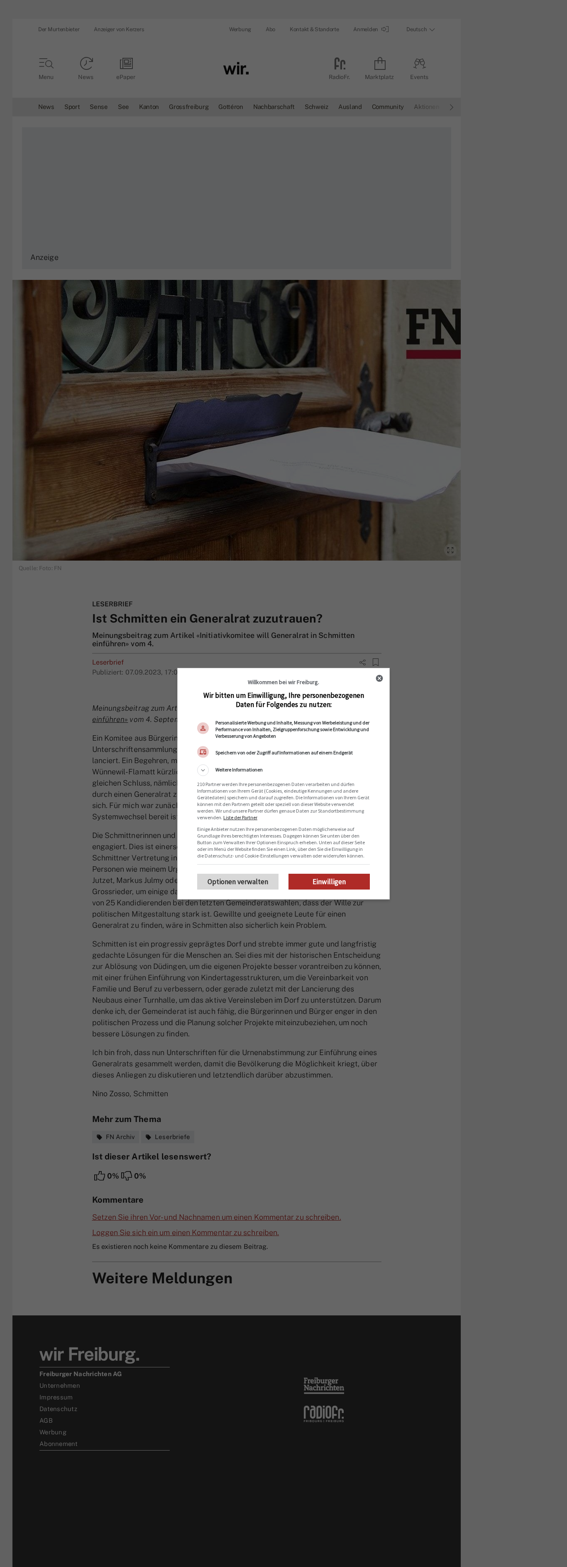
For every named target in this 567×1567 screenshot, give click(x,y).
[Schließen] (379, 678)
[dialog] (283, 784)
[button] (283, 770)
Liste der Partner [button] (240, 817)
